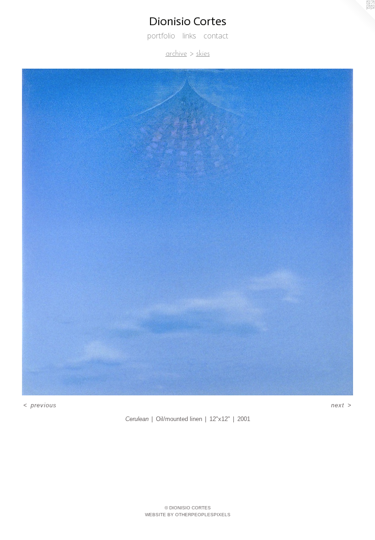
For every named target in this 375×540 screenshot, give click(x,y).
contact (216, 36)
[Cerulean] (187, 232)
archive (176, 54)
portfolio (161, 36)
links (189, 36)
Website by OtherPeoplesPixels (187, 514)
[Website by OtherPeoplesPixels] (356, 18)
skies (203, 54)
